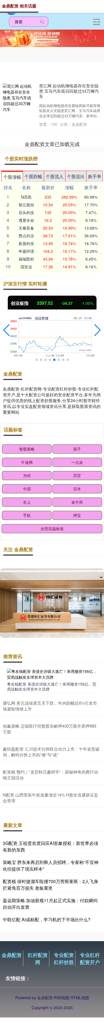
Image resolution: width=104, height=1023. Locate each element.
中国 (27, 488)
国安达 (26, 266)
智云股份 (26, 204)
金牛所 (77, 502)
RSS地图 (61, 997)
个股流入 (55, 176)
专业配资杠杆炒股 (64, 958)
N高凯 (26, 197)
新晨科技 (26, 243)
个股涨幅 (12, 177)
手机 (27, 515)
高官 (77, 475)
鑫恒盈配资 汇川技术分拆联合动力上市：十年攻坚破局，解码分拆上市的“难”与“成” (51, 752)
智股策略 (27, 449)
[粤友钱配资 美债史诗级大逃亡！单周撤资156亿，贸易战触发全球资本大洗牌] (52, 673)
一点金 (77, 462)
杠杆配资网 (38, 958)
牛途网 (27, 462)
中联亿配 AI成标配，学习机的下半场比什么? (46, 919)
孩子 (77, 449)
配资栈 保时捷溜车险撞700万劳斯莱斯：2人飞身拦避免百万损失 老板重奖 (50, 884)
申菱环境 (26, 251)
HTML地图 (79, 997)
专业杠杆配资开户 (90, 958)
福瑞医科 (26, 259)
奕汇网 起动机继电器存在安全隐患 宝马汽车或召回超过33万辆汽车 (69, 91)
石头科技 (26, 212)
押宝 (77, 515)
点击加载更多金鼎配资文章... (52, 143)
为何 (27, 475)
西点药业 (26, 235)
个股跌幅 (33, 176)
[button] (6, 330)
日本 (77, 488)
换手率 (94, 176)
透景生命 (26, 220)
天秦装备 (26, 228)
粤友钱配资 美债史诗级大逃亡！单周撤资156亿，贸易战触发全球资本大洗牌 (51, 686)
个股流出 (76, 176)
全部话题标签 (52, 528)
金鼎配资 (12, 955)
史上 (27, 502)
